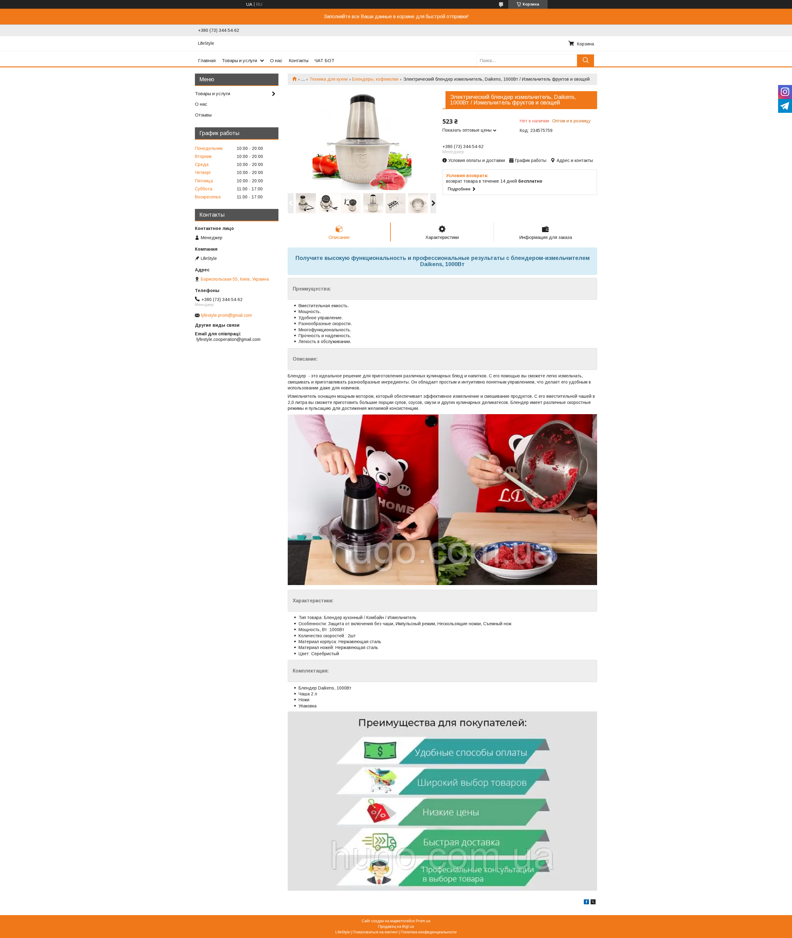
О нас (276, 60)
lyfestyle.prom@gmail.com (226, 315)
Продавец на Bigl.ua (396, 926)
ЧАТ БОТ (324, 60)
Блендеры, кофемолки (375, 79)
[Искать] (585, 60)
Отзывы (203, 114)
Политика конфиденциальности (429, 932)
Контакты (298, 60)
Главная (207, 60)
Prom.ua (423, 921)
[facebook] (586, 902)
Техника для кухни (328, 79)
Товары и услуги (239, 60)
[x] (593, 902)
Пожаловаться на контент (375, 932)
